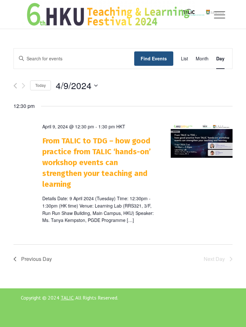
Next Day (214, 258)
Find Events (154, 58)
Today (40, 85)
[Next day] (23, 86)
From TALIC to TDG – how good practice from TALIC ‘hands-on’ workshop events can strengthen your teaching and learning (96, 162)
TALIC (67, 297)
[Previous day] (15, 86)
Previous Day (36, 258)
